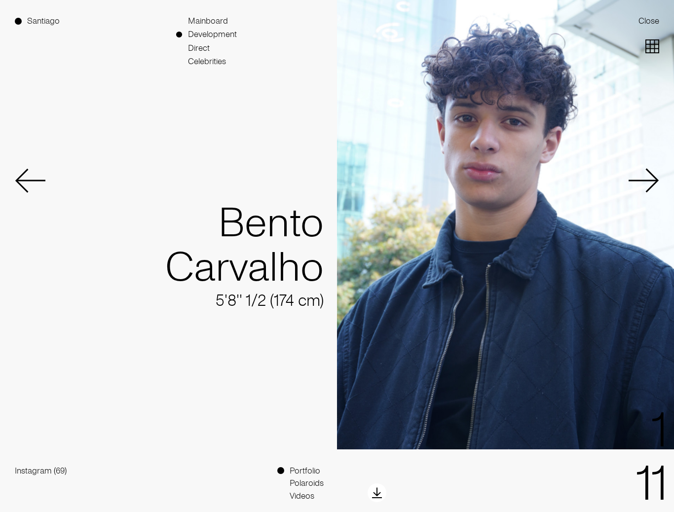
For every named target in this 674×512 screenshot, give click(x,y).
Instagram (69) (41, 470)
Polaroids (307, 483)
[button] (30, 180)
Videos (302, 496)
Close (648, 21)
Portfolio (305, 470)
